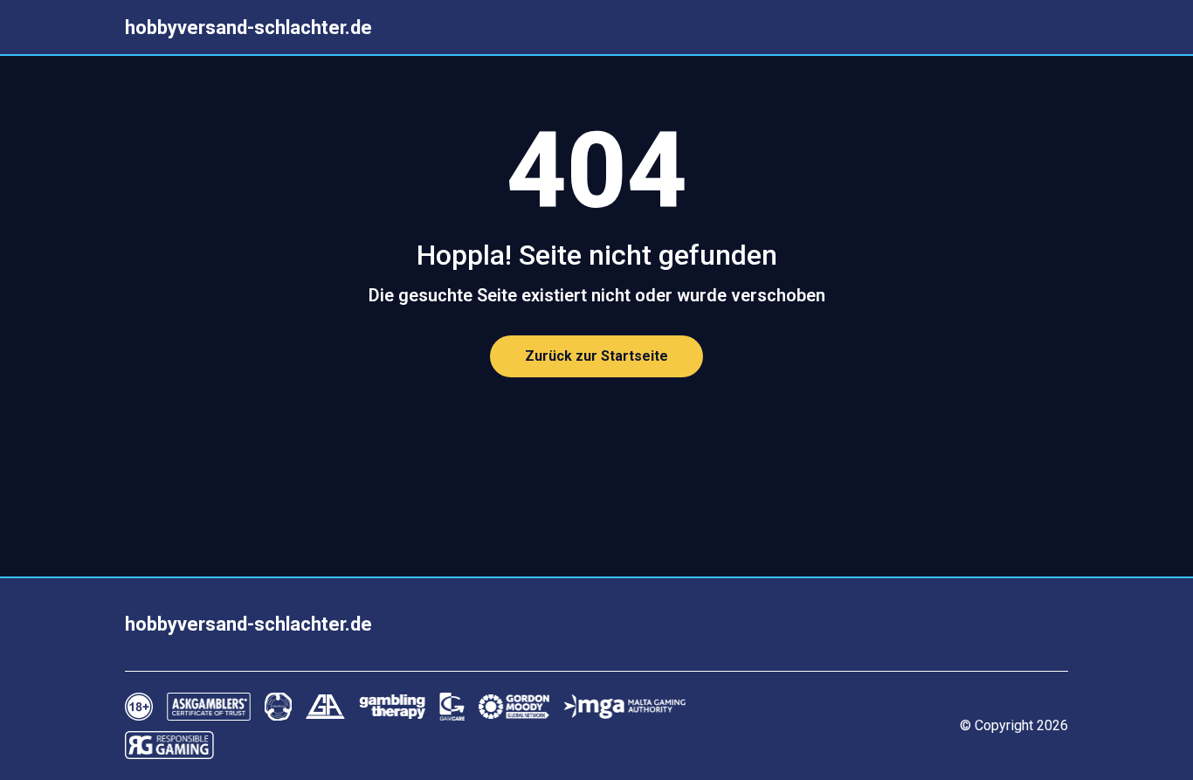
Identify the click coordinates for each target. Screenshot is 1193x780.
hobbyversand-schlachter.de (248, 27)
